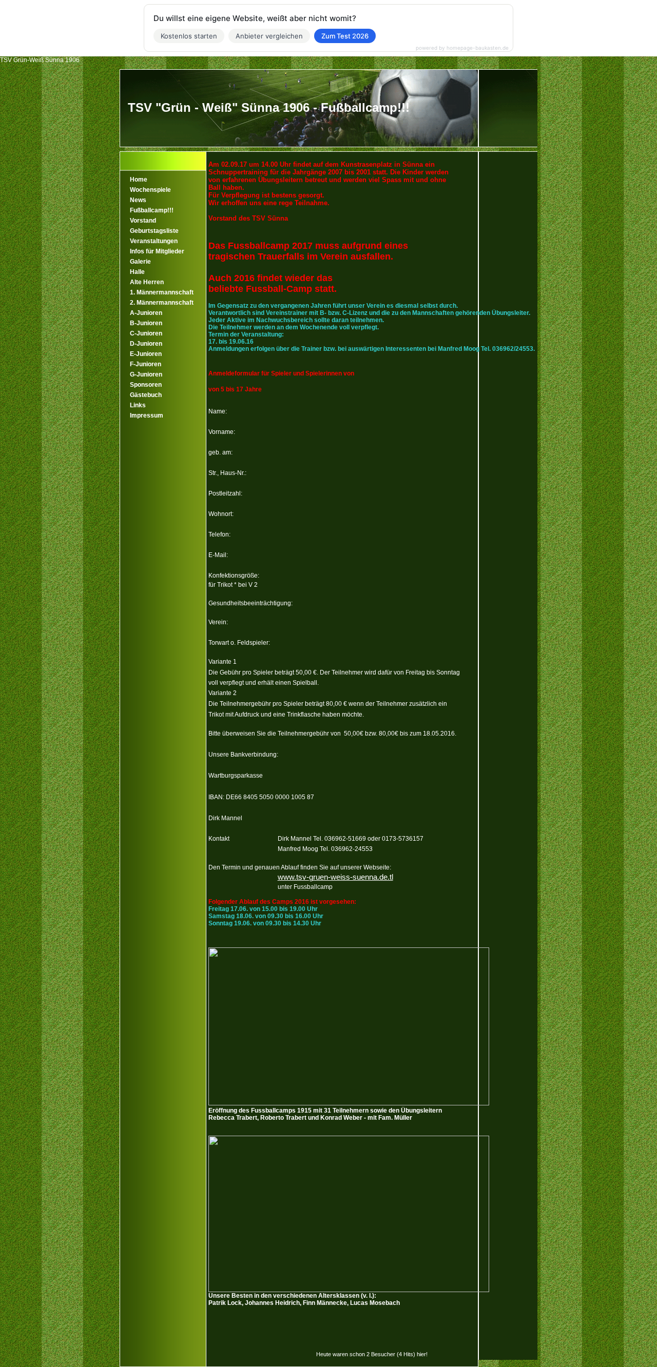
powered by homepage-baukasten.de (462, 47)
